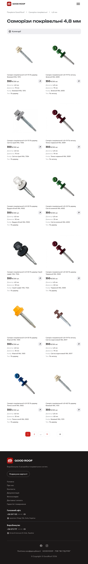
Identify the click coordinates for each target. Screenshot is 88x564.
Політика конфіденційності (29, 551)
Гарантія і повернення (16, 504)
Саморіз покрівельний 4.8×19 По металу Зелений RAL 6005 (61, 76)
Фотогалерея (12, 497)
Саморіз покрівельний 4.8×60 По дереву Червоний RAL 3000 (61, 273)
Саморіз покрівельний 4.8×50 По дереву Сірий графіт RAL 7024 (24, 273)
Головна (10, 482)
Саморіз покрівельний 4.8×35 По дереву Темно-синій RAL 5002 (22, 404)
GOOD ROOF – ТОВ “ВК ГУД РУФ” (56, 551)
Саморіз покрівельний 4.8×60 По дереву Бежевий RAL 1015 (61, 404)
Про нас (10, 485)
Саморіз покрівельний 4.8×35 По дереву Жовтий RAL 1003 (22, 339)
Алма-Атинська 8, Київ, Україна (22, 533)
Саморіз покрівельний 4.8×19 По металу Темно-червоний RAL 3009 (61, 142)
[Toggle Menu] (78, 4)
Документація (13, 493)
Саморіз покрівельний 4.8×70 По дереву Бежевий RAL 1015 (22, 76)
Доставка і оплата (15, 500)
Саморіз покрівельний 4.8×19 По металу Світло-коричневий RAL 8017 (61, 339)
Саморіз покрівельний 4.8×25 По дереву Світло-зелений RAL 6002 (61, 207)
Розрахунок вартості (18, 474)
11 (47, 434)
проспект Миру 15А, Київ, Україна (22, 518)
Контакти (11, 489)
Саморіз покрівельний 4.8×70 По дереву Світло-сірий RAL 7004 (22, 142)
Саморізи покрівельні (38, 12)
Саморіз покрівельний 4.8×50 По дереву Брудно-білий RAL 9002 (22, 207)
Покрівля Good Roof (15, 12)
